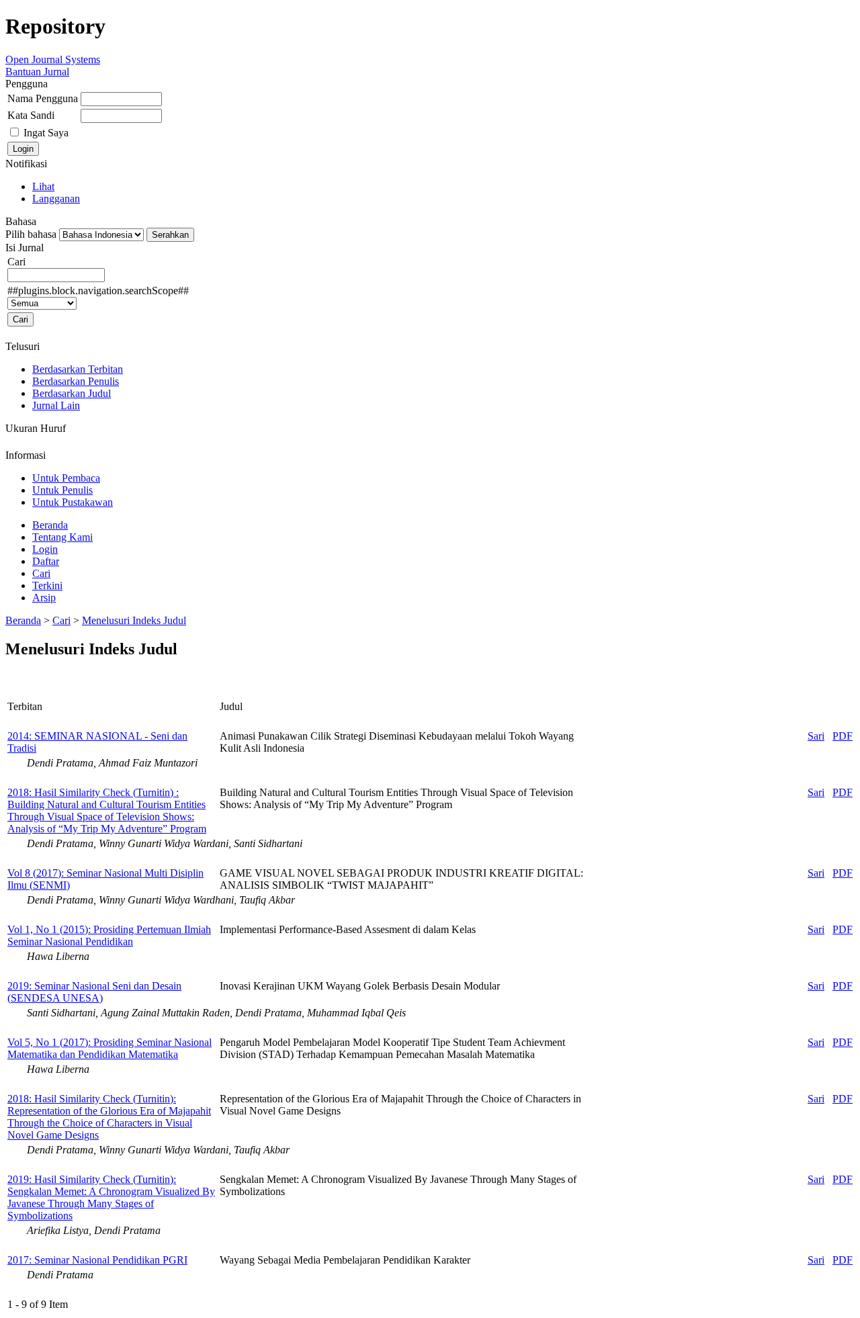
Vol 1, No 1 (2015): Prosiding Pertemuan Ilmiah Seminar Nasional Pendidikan (109, 935)
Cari (41, 573)
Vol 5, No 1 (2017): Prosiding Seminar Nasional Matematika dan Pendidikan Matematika (109, 1048)
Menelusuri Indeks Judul (134, 620)
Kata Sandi (30, 115)
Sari (816, 736)
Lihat (43, 186)
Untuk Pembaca (66, 478)
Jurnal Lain (56, 405)
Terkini (47, 585)
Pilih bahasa (30, 234)
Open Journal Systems (52, 59)
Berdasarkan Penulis (75, 381)
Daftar (45, 561)
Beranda (50, 525)
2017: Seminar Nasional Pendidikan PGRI (97, 1260)
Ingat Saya (46, 132)
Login (45, 549)
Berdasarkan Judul (71, 393)
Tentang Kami (62, 537)
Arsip (44, 597)
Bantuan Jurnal (37, 71)
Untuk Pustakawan (72, 502)
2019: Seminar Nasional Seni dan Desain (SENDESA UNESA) (94, 992)
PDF (842, 736)
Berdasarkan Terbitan (77, 369)
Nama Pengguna (42, 98)
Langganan (56, 198)
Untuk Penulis (62, 490)
